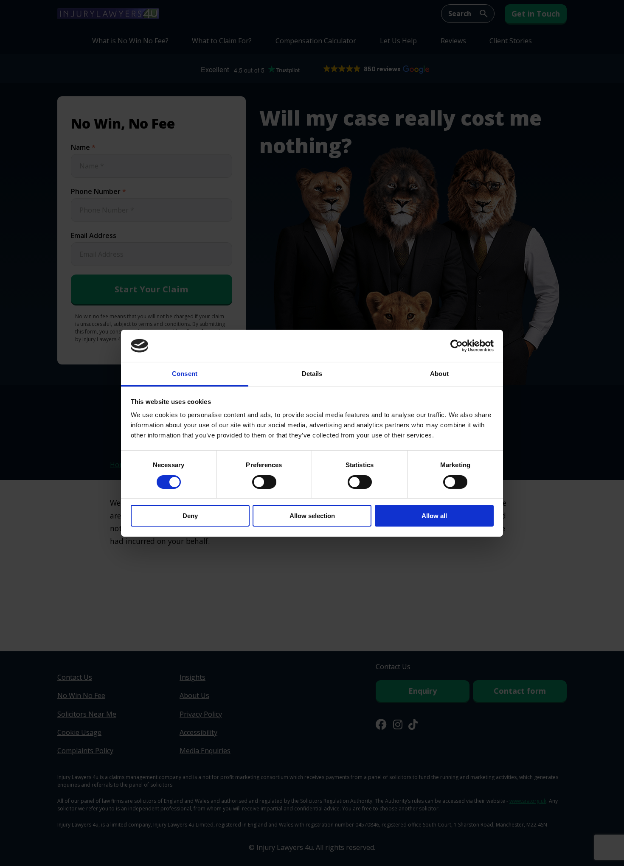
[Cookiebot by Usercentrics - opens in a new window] (456, 345)
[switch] (264, 482)
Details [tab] (312, 373)
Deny (190, 515)
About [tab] (439, 373)
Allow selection (312, 515)
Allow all (434, 515)
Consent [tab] (184, 373)
